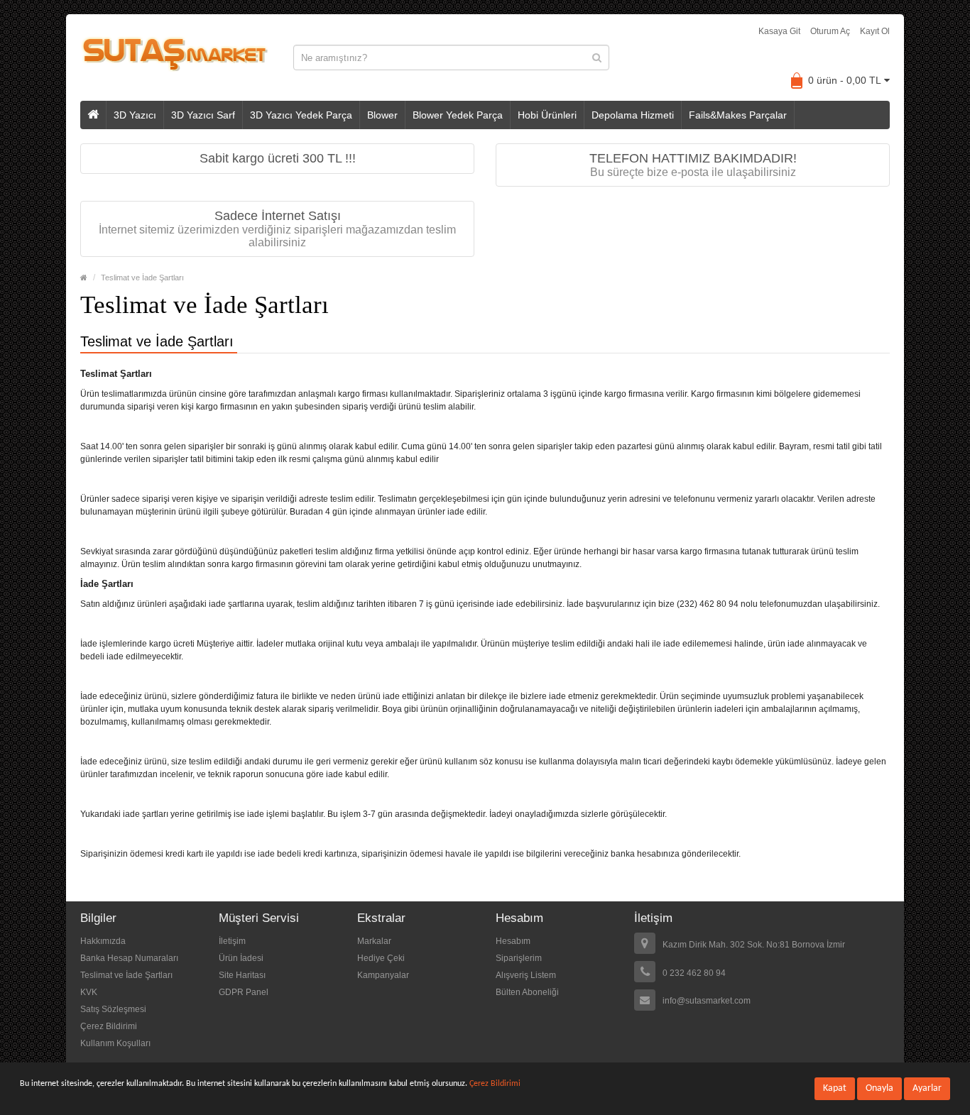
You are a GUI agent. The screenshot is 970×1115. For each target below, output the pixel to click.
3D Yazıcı (135, 115)
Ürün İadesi (241, 958)
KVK (88, 992)
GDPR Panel (243, 992)
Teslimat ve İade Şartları (142, 277)
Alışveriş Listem (526, 975)
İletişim (232, 941)
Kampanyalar (383, 975)
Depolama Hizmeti (633, 115)
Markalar (374, 941)
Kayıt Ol (875, 31)
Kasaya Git (779, 31)
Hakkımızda (103, 941)
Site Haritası (242, 975)
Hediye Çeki (381, 958)
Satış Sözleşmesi (113, 1009)
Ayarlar (927, 1088)
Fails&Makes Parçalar (738, 115)
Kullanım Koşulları (115, 1043)
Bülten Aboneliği (527, 992)
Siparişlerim (519, 958)
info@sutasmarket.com (707, 1001)
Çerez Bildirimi (108, 1026)
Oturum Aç (830, 31)
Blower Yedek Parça (458, 115)
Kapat (834, 1088)
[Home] (83, 277)
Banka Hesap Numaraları (129, 958)
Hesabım (513, 941)
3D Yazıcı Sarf (203, 115)
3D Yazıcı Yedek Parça (301, 115)
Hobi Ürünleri (547, 115)
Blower (382, 115)
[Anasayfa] (93, 115)
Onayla (879, 1088)
